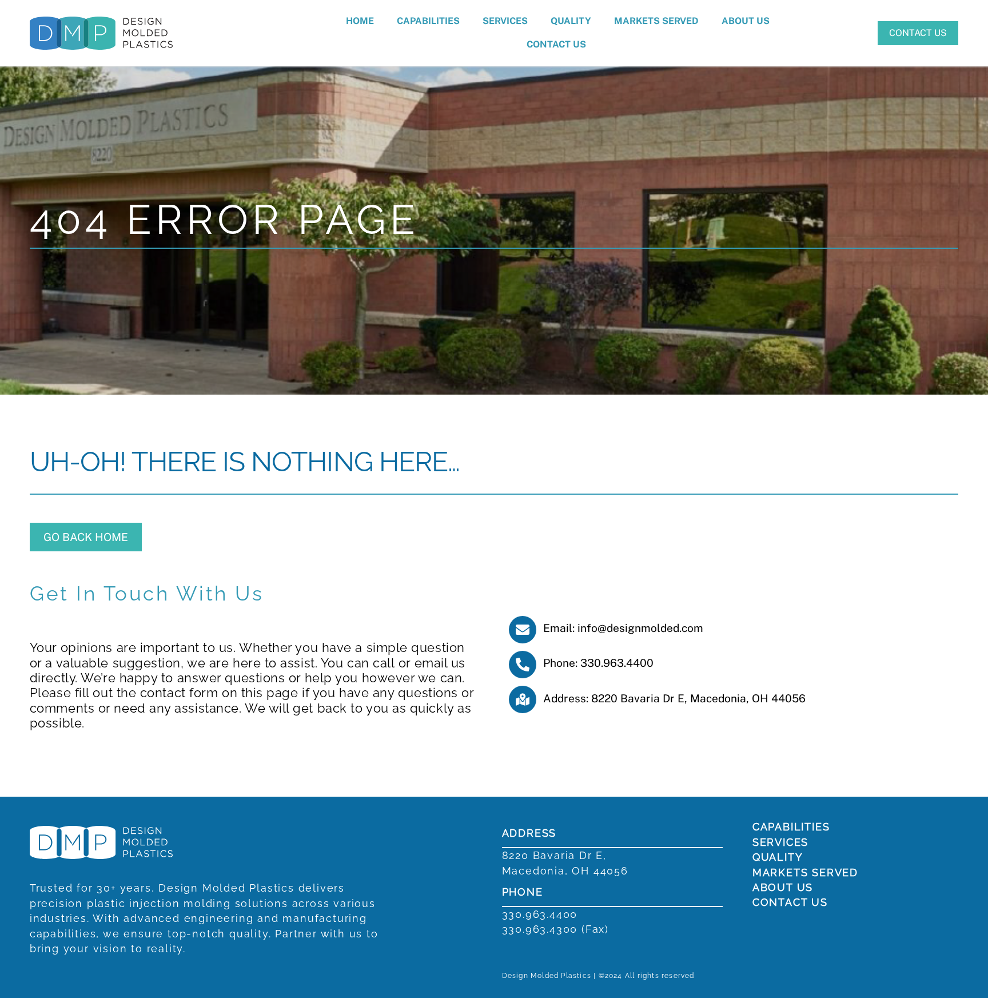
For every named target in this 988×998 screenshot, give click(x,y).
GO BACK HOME (85, 537)
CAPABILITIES (791, 827)
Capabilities (428, 20)
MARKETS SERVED (805, 872)
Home (360, 20)
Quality (571, 20)
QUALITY (777, 857)
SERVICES (780, 842)
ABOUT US (782, 887)
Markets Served (656, 20)
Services (505, 20)
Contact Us (556, 44)
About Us (746, 20)
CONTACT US (918, 32)
